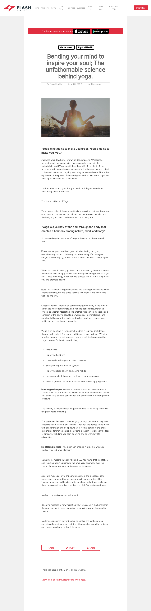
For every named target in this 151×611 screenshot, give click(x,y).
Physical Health (85, 47)
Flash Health (56, 84)
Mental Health (66, 47)
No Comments (94, 84)
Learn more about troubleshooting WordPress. (63, 579)
